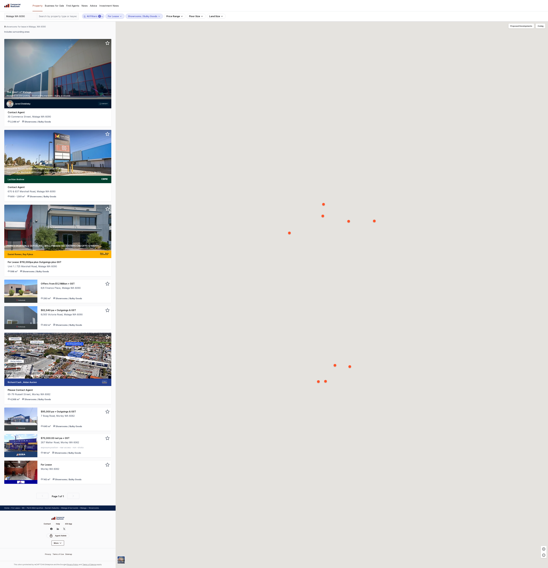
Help (58, 524)
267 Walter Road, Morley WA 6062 (60, 442)
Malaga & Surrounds (69, 508)
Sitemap (68, 554)
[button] (57, 94)
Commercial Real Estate (12, 5)
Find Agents (72, 5)
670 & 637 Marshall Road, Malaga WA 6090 (32, 191)
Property (38, 5)
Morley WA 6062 (50, 469)
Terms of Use (58, 554)
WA (23, 508)
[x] (64, 529)
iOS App (68, 524)
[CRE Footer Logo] (57, 518)
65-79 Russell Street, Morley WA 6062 (29, 394)
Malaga (83, 508)
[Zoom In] (543, 549)
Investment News (109, 5)
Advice (93, 5)
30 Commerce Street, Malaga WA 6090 (29, 116)
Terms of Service (89, 564)
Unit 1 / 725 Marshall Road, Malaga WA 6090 (32, 266)
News (84, 5)
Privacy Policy (72, 564)
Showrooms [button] (94, 508)
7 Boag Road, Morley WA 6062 (58, 415)
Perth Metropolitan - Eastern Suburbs (43, 508)
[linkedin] (58, 529)
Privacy (48, 554)
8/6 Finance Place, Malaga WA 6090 (61, 287)
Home (6, 508)
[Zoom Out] (543, 555)
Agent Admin (60, 536)
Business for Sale (54, 5)
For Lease (15, 508)
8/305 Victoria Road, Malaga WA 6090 (62, 314)
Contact (47, 524)
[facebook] (51, 529)
